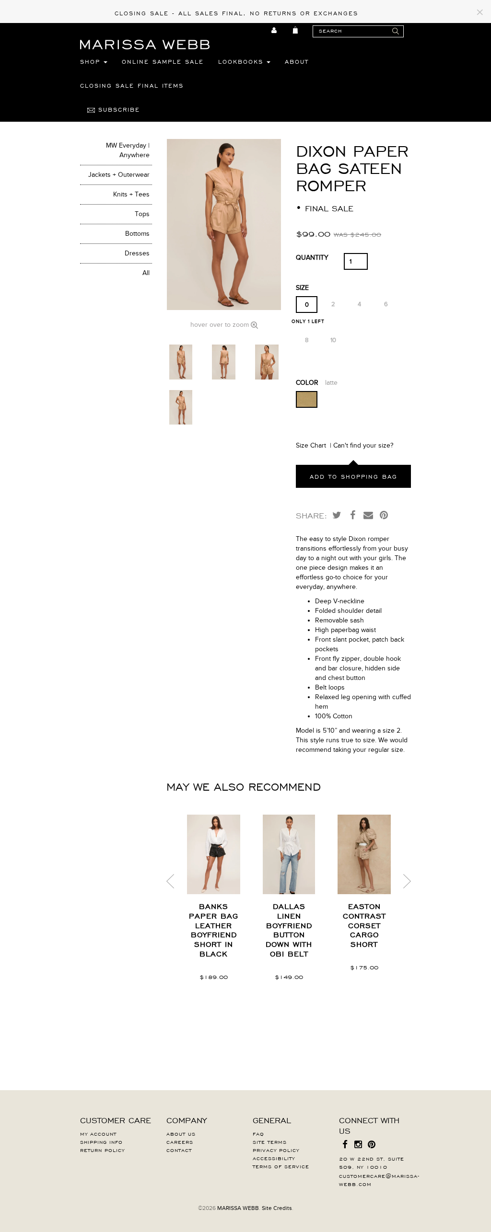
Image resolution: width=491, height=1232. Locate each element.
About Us (181, 1133)
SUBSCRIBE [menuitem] (117, 109)
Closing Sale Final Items (132, 85)
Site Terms (270, 1141)
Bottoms (137, 234)
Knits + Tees (131, 194)
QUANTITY (312, 257)
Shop (92, 61)
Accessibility (274, 1158)
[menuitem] (274, 30)
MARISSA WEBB (238, 1208)
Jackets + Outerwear (119, 175)
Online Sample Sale (163, 61)
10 (333, 340)
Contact (179, 1149)
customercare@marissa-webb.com (379, 1179)
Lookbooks (242, 61)
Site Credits (277, 1208)
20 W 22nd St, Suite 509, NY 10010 (371, 1162)
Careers (179, 1141)
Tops (142, 214)
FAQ (258, 1133)
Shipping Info (101, 1141)
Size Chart (311, 445)
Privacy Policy (276, 1149)
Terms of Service (281, 1166)
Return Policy (102, 1149)
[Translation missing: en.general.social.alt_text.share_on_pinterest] (384, 514)
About (297, 61)
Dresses (137, 253)
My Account (98, 1133)
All (146, 273)
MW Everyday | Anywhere (128, 150)
